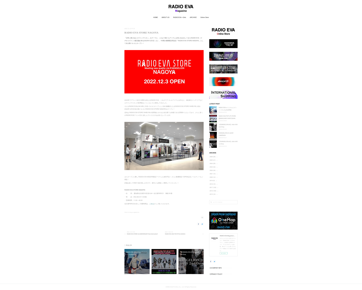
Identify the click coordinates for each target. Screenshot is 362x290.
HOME (155, 17)
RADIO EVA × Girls (179, 17)
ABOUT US (165, 17)
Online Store (204, 17)
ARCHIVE (193, 17)
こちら (151, 204)
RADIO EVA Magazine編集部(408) (131, 212)
